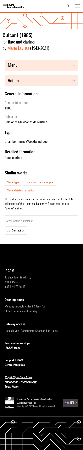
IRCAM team (12, 348)
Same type (13, 182)
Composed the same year (39, 182)
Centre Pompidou (15, 365)
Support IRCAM (14, 360)
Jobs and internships (17, 343)
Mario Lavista (18, 48)
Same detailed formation (21, 190)
